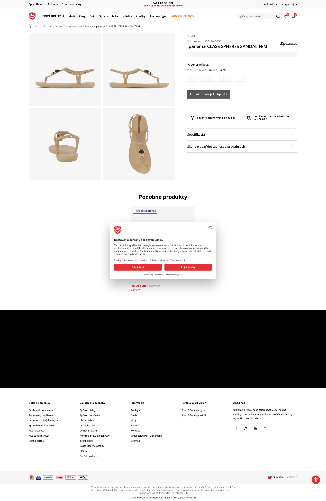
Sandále (89, 26)
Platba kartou (36, 440)
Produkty (49, 26)
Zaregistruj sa (288, 4)
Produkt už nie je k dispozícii (208, 94)
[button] (66, 16)
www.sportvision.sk (146, 497)
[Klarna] (59, 477)
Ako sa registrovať (39, 435)
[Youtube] (255, 428)
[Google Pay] (70, 477)
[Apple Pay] (83, 477)
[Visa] (38, 477)
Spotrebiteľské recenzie (42, 425)
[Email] (264, 428)
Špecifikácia (196, 134)
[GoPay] (48, 477)
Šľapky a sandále (73, 26)
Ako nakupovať (37, 430)
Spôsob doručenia (90, 415)
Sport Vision (35, 26)
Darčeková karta (89, 456)
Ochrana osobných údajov (43, 420)
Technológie (87, 440)
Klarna (83, 451)
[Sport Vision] (32, 16)
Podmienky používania (41, 415)
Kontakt (135, 430)
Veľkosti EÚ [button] (193, 70)
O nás (134, 415)
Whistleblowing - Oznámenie (146, 435)
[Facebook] (236, 428)
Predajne (136, 410)
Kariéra (135, 425)
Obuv (59, 26)
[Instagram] (245, 428)
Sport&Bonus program (194, 410)
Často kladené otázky (92, 445)
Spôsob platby (88, 410)
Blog (133, 420)
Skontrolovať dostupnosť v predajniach (216, 146)
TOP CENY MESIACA (163, 3)
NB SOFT (168, 497)
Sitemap (135, 440)
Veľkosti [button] (206, 70)
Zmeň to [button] (292, 477)
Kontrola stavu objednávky (95, 435)
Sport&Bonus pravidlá (194, 415)
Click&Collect (87, 420)
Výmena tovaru (88, 430)
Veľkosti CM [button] (219, 70)
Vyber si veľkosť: (198, 64)
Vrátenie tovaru (88, 425)
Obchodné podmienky (41, 410)
